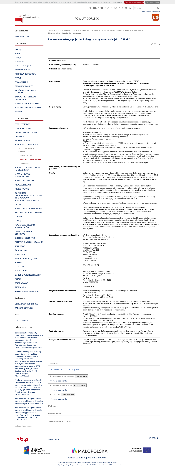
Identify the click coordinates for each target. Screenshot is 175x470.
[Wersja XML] (155, 44)
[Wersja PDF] (152, 44)
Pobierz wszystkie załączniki (64, 370)
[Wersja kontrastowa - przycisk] (126, 8)
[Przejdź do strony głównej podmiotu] (27, 18)
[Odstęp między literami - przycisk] (90, 8)
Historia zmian (54, 414)
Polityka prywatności (152, 2)
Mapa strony (54, 439)
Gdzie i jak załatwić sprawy (111, 30)
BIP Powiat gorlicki (69, 30)
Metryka (52, 406)
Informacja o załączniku (57, 381)
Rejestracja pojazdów (133, 30)
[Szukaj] (158, 8)
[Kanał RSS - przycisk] (129, 8)
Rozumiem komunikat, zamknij (134, 2)
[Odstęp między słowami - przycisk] (101, 8)
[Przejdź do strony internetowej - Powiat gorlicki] (155, 17)
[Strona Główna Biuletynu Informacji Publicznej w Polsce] (22, 439)
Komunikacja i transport (89, 30)
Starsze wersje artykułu (59, 421)
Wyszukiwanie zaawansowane (151, 11)
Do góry (152, 438)
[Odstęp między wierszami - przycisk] (94, 8)
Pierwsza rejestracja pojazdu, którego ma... (65, 33)
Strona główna (53, 30)
